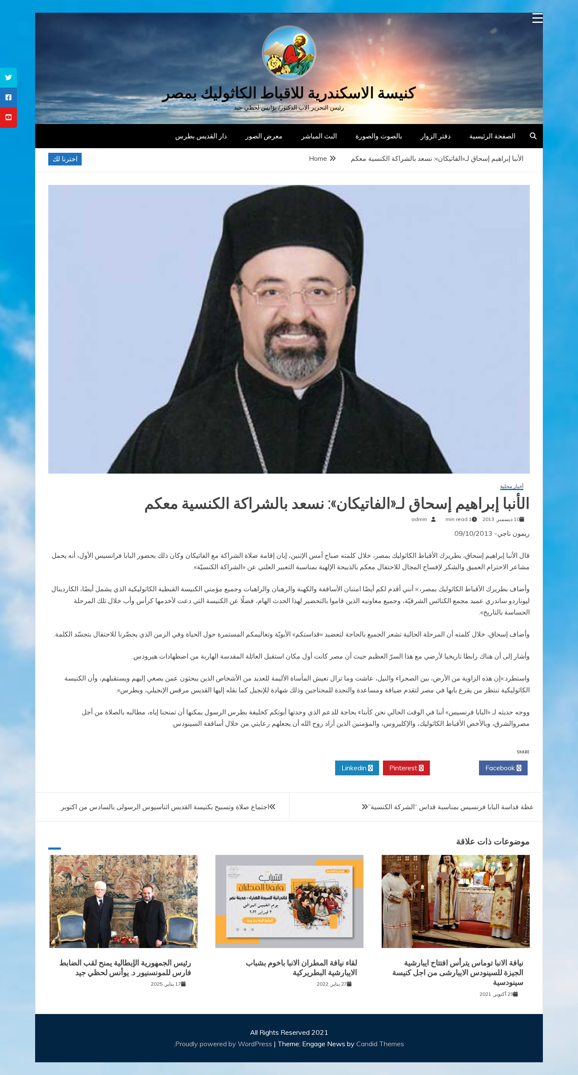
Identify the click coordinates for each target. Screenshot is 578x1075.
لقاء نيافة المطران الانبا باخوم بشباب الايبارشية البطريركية (301, 968)
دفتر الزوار (436, 136)
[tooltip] (8, 78)
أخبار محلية (511, 486)
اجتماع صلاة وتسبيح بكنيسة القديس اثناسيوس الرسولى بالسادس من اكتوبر (165, 806)
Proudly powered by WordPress (224, 1043)
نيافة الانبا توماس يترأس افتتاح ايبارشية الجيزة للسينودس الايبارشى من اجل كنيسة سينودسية (457, 973)
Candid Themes (380, 1043)
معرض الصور (264, 136)
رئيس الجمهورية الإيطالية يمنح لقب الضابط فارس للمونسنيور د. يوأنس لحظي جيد (125, 968)
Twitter (452, 768)
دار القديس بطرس (201, 136)
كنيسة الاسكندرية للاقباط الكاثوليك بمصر (289, 93)
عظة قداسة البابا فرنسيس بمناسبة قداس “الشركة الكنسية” (451, 806)
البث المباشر (319, 136)
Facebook (501, 768)
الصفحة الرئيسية (492, 136)
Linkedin (354, 768)
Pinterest (404, 768)
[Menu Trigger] (537, 18)
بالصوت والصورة (378, 136)
